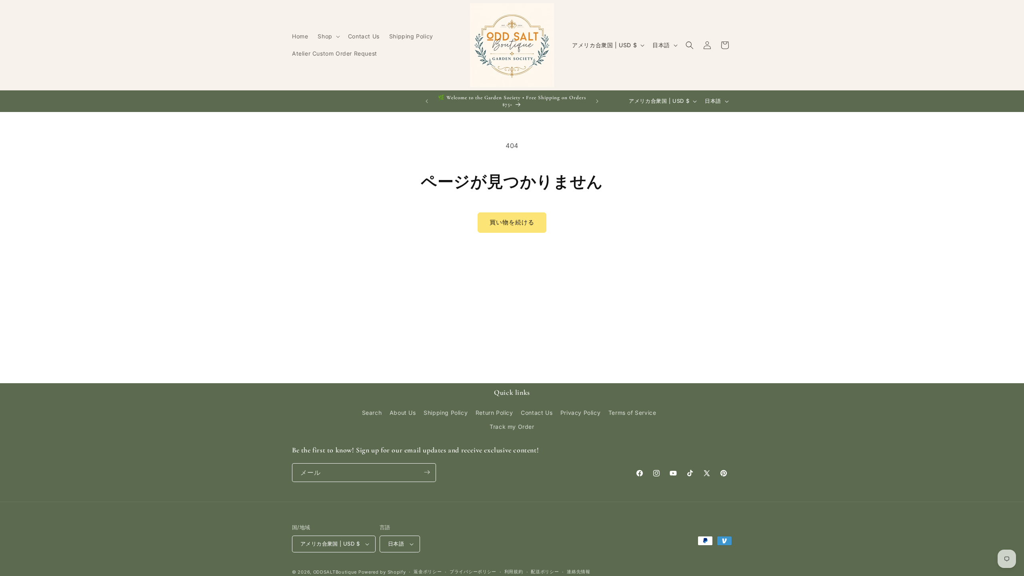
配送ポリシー (545, 571)
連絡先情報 (578, 571)
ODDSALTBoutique (335, 572)
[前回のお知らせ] (427, 101)
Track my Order (512, 426)
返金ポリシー (428, 571)
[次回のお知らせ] (597, 101)
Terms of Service (632, 412)
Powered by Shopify (382, 572)
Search (372, 412)
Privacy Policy (580, 412)
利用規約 (513, 571)
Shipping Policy (446, 412)
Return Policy (494, 412)
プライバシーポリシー (473, 571)
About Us (403, 412)
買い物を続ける (512, 222)
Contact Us (536, 412)
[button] (328, 36)
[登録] (427, 472)
